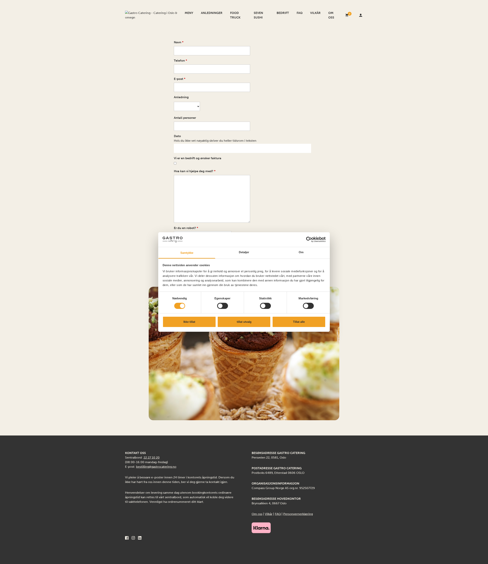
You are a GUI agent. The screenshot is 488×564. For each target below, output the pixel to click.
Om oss (331, 15)
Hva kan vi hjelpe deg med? (194, 171)
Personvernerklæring (298, 514)
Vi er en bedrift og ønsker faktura (197, 158)
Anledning (181, 97)
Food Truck (235, 15)
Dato (177, 136)
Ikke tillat (189, 321)
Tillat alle (299, 321)
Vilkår (315, 13)
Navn (178, 42)
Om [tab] (301, 252)
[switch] (222, 306)
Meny (189, 13)
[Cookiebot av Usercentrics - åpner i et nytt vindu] (309, 239)
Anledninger (211, 13)
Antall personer (185, 118)
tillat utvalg (244, 321)
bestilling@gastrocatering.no (156, 466)
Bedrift (283, 13)
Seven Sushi (258, 15)
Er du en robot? (186, 228)
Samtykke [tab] (186, 252)
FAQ (300, 13)
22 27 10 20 (152, 457)
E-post (179, 79)
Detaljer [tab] (244, 252)
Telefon (180, 60)
